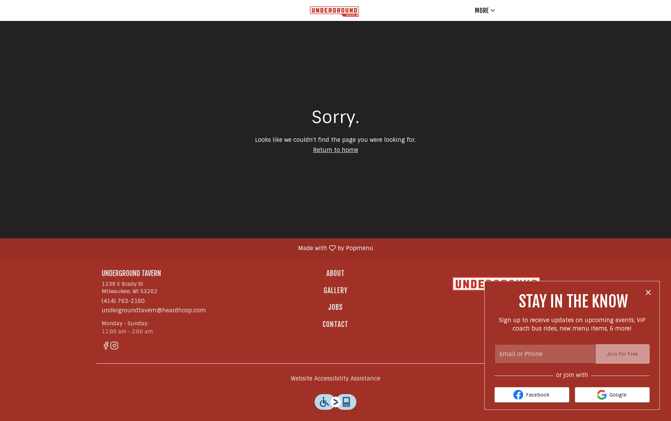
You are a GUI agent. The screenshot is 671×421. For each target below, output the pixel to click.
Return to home (335, 150)
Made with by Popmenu (189, 248)
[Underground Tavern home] (335, 10)
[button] (485, 10)
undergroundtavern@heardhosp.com (154, 310)
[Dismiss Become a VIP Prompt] (648, 292)
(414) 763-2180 (123, 301)
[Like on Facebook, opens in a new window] (106, 346)
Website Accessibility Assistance (335, 378)
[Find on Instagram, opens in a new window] (114, 346)
